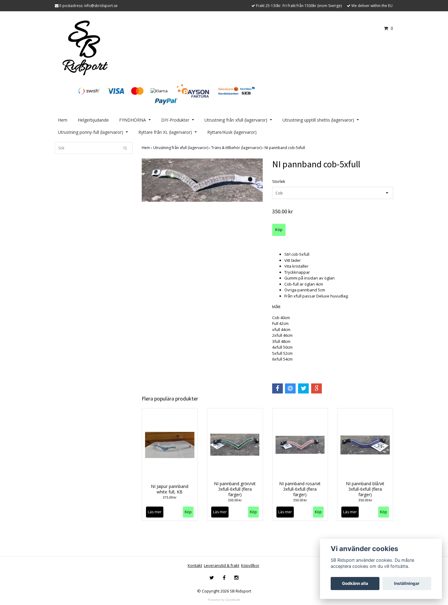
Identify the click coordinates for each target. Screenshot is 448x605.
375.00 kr (169, 497)
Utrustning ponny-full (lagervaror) (90, 132)
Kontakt (195, 565)
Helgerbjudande (93, 120)
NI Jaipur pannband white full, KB (169, 489)
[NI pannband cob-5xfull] (202, 180)
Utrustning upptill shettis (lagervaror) (318, 120)
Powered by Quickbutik (224, 599)
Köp (188, 511)
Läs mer (155, 511)
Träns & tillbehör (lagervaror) (238, 147)
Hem (62, 120)
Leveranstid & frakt (221, 565)
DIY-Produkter (175, 120)
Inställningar (407, 583)
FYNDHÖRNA (132, 120)
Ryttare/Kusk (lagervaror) (232, 132)
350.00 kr (235, 500)
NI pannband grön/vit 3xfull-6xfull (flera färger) (235, 489)
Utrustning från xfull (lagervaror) (235, 120)
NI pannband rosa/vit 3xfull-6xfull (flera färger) (300, 489)
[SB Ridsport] (85, 47)
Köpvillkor (250, 565)
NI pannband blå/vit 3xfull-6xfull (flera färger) (365, 489)
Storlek (278, 181)
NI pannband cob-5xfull (285, 147)
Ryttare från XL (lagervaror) (165, 132)
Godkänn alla (355, 583)
